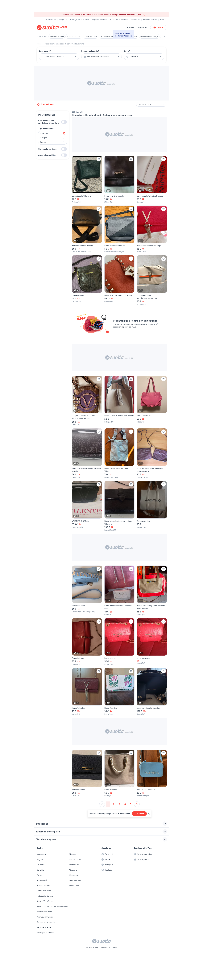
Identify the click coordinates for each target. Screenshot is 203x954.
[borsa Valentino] (87, 591)
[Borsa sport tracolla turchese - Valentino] (119, 453)
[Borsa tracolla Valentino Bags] (152, 229)
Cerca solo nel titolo (47, 149)
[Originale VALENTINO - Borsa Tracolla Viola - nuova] (87, 401)
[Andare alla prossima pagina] (137, 804)
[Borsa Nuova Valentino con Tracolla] (119, 401)
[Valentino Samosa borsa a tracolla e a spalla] (87, 453)
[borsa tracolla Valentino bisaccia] (152, 179)
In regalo (43, 137)
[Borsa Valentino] (87, 280)
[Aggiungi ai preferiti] (99, 159)
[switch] (64, 122)
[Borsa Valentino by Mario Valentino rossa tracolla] (152, 591)
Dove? (127, 51)
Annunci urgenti (45, 155)
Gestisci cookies (43, 885)
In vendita (44, 133)
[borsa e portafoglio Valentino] (152, 691)
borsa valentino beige (149, 36)
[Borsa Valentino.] (87, 691)
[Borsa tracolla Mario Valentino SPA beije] (119, 591)
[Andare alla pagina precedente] (102, 804)
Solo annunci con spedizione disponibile (48, 121)
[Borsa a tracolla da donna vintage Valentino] (119, 506)
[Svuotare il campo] (76, 57)
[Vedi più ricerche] (164, 36)
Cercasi (43, 142)
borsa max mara (90, 36)
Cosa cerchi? (45, 51)
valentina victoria (57, 36)
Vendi (161, 27)
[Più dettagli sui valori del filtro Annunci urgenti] (54, 155)
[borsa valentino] (119, 642)
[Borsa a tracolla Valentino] (119, 229)
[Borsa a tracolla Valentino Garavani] (119, 280)
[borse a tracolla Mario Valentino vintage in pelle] (152, 453)
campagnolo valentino (109, 36)
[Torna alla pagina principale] (52, 27)
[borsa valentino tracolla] (119, 179)
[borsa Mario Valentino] (152, 773)
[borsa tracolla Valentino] (87, 179)
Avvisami (141, 813)
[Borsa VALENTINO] (152, 401)
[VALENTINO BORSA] (87, 506)
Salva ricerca (48, 104)
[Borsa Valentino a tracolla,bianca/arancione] (152, 280)
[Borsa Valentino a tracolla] (87, 229)
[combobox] (58, 57)
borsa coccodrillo (74, 36)
